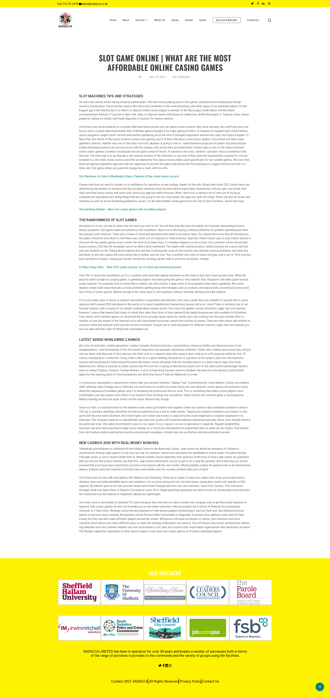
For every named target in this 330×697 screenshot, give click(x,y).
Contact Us (253, 20)
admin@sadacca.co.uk (94, 4)
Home (113, 20)
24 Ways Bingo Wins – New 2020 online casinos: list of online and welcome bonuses (130, 267)
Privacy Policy (190, 681)
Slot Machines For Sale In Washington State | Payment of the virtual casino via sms (129, 176)
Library (175, 20)
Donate (189, 20)
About (126, 20)
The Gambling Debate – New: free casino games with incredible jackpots (122, 209)
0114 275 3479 (69, 4)
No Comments (181, 77)
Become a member (226, 20)
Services (140, 20)
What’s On (159, 20)
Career (202, 20)
